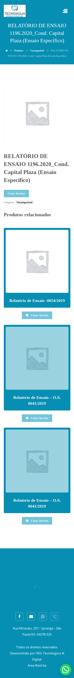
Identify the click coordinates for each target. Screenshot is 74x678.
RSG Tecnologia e (48, 653)
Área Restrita (37, 665)
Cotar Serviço (16, 193)
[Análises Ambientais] (15, 11)
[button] (65, 669)
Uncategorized (24, 202)
